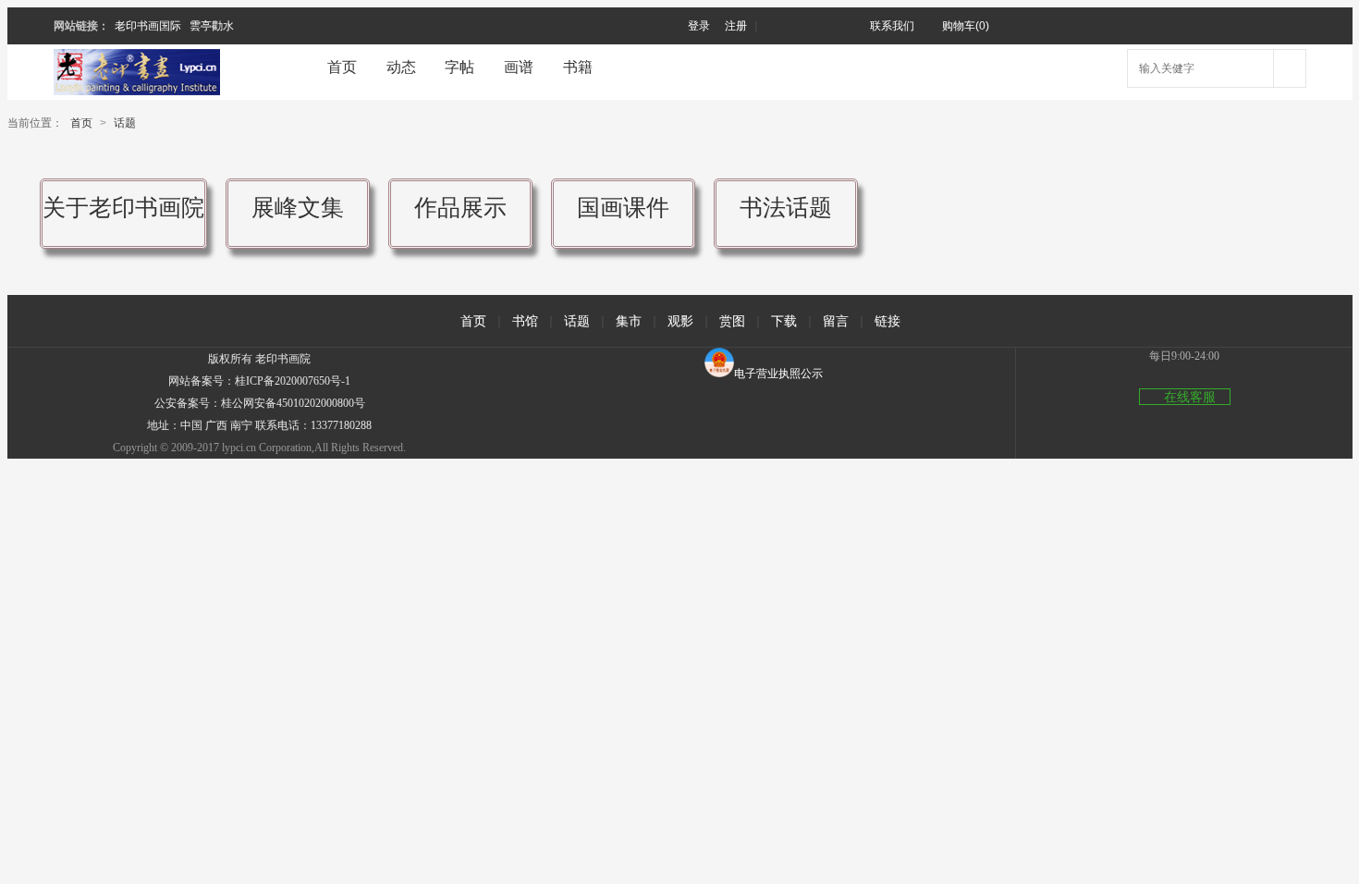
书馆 (525, 320)
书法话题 (786, 207)
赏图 (732, 320)
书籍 (578, 67)
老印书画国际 (148, 25)
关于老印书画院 (123, 207)
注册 (736, 25)
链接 (887, 320)
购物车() (965, 25)
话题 (125, 123)
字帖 (459, 67)
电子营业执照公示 (778, 373)
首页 (342, 67)
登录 (699, 25)
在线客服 (1190, 396)
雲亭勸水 (212, 25)
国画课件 (623, 207)
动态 (401, 67)
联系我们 (892, 25)
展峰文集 (297, 207)
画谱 (518, 67)
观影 (680, 320)
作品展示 (460, 207)
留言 (836, 320)
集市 (629, 320)
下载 (784, 320)
